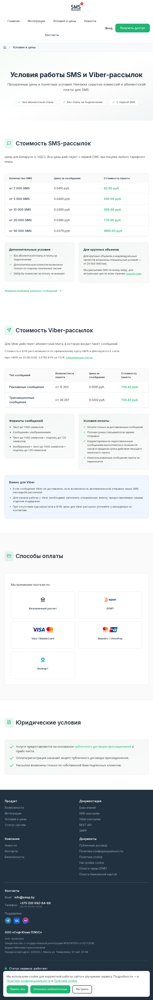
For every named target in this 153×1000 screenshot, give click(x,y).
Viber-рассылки (90, 819)
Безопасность (15, 857)
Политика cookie (90, 857)
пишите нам (133, 273)
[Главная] (4, 47)
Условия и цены (64, 21)
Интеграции (36, 21)
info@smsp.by (24, 897)
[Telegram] (8, 920)
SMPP (83, 830)
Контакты (52, 35)
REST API (85, 825)
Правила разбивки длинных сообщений (31, 290)
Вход (109, 28)
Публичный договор (93, 845)
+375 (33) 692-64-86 (35, 903)
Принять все (17, 989)
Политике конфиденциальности (29, 980)
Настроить (82, 989)
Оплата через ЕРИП (93, 868)
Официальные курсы (79, 357)
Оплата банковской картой (98, 874)
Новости (90, 21)
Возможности (14, 807)
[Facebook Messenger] (25, 920)
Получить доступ (132, 28)
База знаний (87, 807)
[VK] (17, 920)
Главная (14, 21)
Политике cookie (65, 980)
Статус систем (15, 825)
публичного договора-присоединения (103, 746)
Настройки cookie (91, 862)
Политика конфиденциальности (101, 851)
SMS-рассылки (89, 813)
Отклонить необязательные (50, 989)
